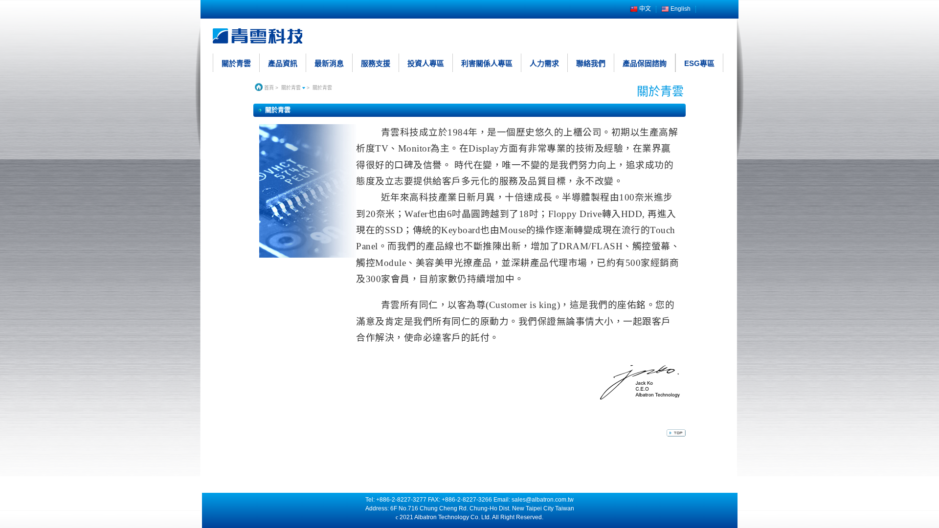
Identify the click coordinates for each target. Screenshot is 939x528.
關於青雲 (236, 63)
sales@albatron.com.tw (543, 499)
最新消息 (329, 63)
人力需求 (544, 63)
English (680, 9)
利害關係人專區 (487, 63)
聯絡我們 (590, 63)
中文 (644, 9)
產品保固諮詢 (645, 63)
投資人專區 (425, 63)
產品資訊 (282, 63)
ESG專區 (699, 63)
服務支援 (375, 63)
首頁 (268, 87)
